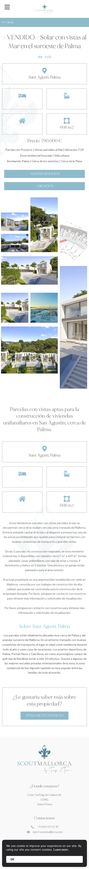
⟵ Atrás (8, 22)
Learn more (60, 849)
